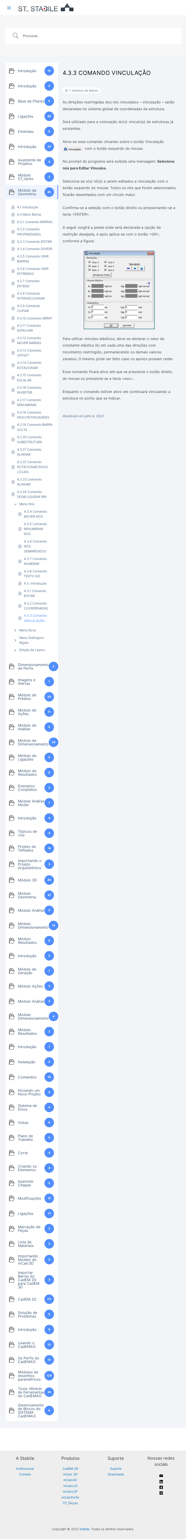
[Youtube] (161, 1476)
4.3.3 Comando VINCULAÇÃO (35, 618)
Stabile (84, 1529)
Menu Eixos (27, 630)
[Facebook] (161, 1487)
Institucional (25, 1468)
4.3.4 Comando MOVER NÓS (35, 513)
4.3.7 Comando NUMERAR (35, 561)
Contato (25, 1474)
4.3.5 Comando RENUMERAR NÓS (35, 529)
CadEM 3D (70, 1468)
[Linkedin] (161, 1482)
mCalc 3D (70, 1474)
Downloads (116, 1474)
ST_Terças (70, 1503)
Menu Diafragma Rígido (31, 640)
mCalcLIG (70, 1486)
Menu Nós (26, 504)
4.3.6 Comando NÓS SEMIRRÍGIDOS (35, 546)
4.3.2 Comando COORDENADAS (36, 605)
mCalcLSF (70, 1491)
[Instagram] (161, 1493)
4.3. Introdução (35, 583)
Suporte (116, 1468)
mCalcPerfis (70, 1497)
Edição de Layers (32, 650)
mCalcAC (70, 1480)
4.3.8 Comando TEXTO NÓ (35, 573)
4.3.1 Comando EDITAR (35, 593)
